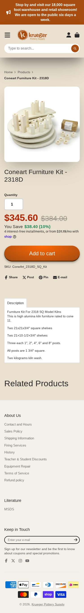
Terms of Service (16, 473)
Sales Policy (13, 431)
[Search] (75, 48)
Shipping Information (19, 438)
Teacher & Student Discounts (25, 459)
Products (24, 72)
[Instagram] (20, 561)
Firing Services (15, 445)
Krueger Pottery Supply (48, 604)
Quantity (10, 195)
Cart (77, 35)
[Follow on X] (13, 561)
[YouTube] (27, 561)
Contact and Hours (18, 424)
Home (8, 72)
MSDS (9, 509)
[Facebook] (6, 561)
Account (68, 35)
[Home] (33, 35)
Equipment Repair (17, 466)
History (9, 452)
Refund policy (14, 480)
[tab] (15, 303)
